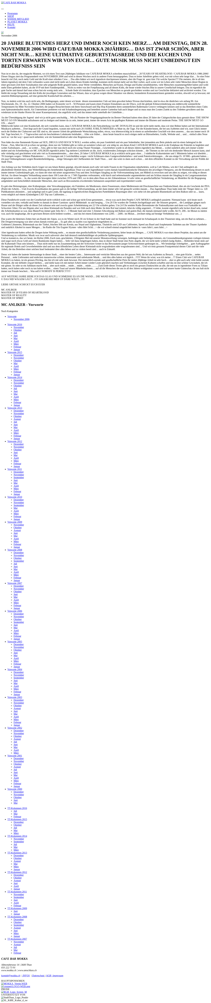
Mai (15, 338)
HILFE (11, 24)
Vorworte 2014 (14, 377)
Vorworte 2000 (14, 789)
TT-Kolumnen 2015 (17, 819)
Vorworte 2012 (14, 441)
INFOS (26, 975)
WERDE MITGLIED (18, 19)
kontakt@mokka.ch (10, 975)
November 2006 (22, 319)
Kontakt (11, 27)
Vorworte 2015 (14, 352)
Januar (17, 349)
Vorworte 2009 (14, 522)
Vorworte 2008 (14, 549)
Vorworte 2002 (14, 728)
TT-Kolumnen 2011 (17, 891)
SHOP (10, 16)
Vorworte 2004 (14, 669)
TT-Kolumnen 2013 (17, 852)
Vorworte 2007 (14, 583)
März (16, 344)
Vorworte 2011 (14, 469)
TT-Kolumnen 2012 (17, 872)
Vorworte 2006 (14, 611)
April (16, 341)
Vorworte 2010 (14, 497)
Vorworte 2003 (14, 697)
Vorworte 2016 (14, 324)
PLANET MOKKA (17, 21)
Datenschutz (38, 975)
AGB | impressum (54, 975)
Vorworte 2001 (14, 755)
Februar (17, 346)
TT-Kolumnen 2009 (17, 908)
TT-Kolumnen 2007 (17, 939)
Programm (12, 13)
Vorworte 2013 (14, 408)
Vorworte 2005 (14, 641)
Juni (16, 335)
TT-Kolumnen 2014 (17, 836)
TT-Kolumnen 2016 (17, 808)
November (19, 327)
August (17, 419)
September (19, 477)
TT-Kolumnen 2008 (17, 916)
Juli (15, 333)
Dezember (19, 355)
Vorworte (12, 316)
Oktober (18, 330)
